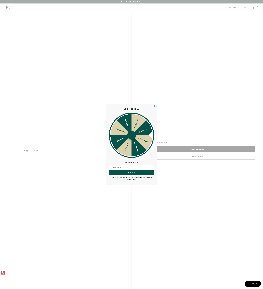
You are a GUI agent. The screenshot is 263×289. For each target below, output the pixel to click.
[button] (3, 273)
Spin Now (131, 172)
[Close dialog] (155, 106)
